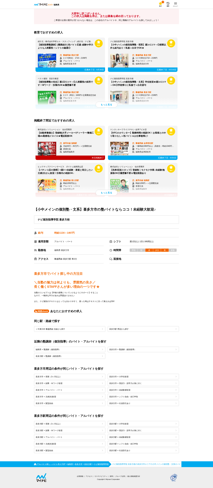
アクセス (89, 476)
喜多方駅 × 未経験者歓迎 (119, 437)
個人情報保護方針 (133, 476)
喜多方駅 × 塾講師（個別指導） (49, 356)
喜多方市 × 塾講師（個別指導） (122, 349)
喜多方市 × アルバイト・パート (49, 390)
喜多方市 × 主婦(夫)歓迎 (46, 397)
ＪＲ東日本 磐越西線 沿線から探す (50, 329)
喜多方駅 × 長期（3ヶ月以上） (49, 424)
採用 (111, 476)
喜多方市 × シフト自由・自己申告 (123, 397)
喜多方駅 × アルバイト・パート (49, 437)
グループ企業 (120, 476)
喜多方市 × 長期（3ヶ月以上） (49, 377)
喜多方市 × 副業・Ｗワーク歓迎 (49, 383)
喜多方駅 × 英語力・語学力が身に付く (125, 430)
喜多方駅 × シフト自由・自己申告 (123, 444)
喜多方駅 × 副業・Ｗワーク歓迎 (49, 430)
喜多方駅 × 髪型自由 (44, 450)
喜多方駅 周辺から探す (119, 329)
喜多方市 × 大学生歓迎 (119, 377)
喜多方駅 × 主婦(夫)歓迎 (46, 444)
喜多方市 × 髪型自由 (44, 403)
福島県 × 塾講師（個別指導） (48, 349)
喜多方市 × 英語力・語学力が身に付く (125, 383)
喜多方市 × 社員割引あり (119, 403)
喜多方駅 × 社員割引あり (119, 450)
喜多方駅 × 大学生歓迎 (119, 424)
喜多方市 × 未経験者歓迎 (119, 390)
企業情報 (80, 476)
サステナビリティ (100, 476)
